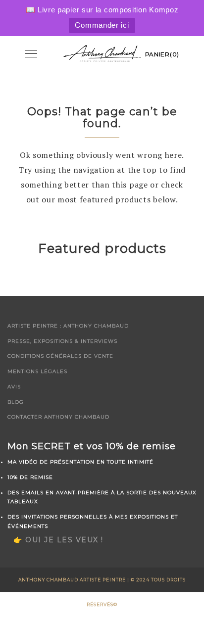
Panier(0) (162, 54)
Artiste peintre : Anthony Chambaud (68, 326)
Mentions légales (37, 371)
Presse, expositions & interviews (62, 341)
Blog (15, 402)
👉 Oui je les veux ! (58, 539)
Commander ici (102, 25)
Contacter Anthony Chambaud (58, 417)
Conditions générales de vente (60, 356)
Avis (14, 386)
